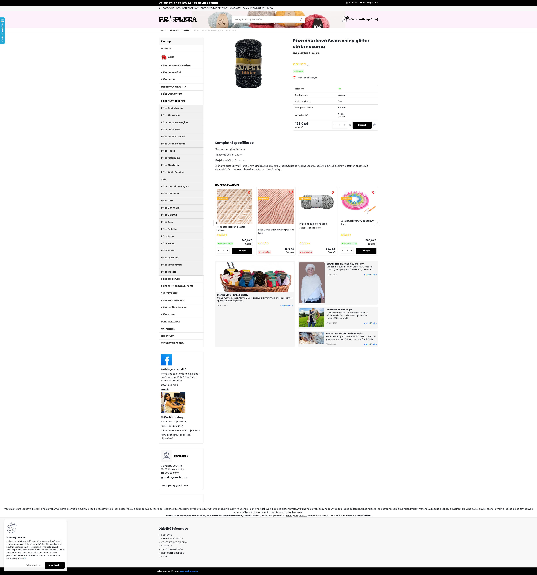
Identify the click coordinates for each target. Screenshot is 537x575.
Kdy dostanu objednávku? (173, 421)
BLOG (270, 8)
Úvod (163, 30)
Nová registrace (370, 2)
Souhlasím (54, 565)
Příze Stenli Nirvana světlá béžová (231, 228)
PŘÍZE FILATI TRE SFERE (179, 30)
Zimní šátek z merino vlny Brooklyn (345, 263)
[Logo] (178, 19)
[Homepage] (160, 8)
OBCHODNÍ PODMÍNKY (187, 8)
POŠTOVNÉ (168, 8)
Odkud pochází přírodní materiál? (344, 333)
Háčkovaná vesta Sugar (339, 309)
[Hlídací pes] (374, 125)
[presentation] (216, 223)
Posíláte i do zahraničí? (172, 426)
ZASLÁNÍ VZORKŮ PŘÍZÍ (254, 8)
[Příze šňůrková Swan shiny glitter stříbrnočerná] (249, 64)
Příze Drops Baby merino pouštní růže (276, 231)
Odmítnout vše (33, 565)
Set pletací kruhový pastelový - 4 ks (358, 222)
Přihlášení (353, 2)
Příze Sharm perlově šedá (313, 223)
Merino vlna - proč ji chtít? (232, 295)
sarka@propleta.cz (175, 477)
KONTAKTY (235, 8)
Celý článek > (286, 305)
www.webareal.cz (188, 571)
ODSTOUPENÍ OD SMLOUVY (214, 8)
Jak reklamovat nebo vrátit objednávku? (180, 430)
